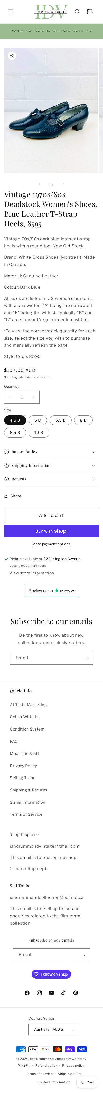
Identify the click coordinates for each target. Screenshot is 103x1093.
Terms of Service (26, 814)
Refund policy (46, 1065)
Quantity (12, 386)
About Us (17, 30)
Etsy (89, 30)
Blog (29, 30)
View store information (32, 573)
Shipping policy (70, 1074)
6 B (37, 420)
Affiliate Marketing (28, 704)
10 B (39, 432)
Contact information (54, 1082)
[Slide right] (63, 183)
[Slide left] (40, 183)
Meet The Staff (24, 753)
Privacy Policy (23, 765)
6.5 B (61, 420)
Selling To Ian (23, 777)
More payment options (51, 544)
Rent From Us (61, 30)
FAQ (14, 741)
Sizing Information (28, 802)
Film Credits (42, 30)
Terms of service (39, 1074)
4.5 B (15, 420)
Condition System (27, 729)
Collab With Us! (25, 716)
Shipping (10, 377)
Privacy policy (73, 1065)
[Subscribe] (87, 658)
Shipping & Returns (29, 790)
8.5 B (15, 432)
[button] (11, 12)
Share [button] (16, 496)
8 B (83, 420)
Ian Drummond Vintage (48, 1059)
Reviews (77, 30)
